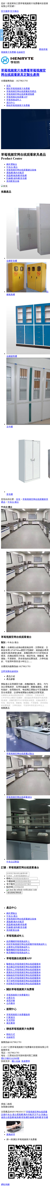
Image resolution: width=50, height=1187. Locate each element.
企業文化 (10, 998)
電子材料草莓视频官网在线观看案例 (23, 981)
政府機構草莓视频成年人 (18, 941)
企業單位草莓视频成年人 (18, 947)
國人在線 (16, 1061)
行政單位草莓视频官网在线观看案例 (23, 978)
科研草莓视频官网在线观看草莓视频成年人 (26, 944)
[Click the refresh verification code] (21, 890)
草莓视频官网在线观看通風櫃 (20, 94)
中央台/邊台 (12, 167)
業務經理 (10, 1134)
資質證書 (10, 1000)
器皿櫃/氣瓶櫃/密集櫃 (16, 175)
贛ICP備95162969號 (10, 1058)
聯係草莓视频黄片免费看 (18, 105)
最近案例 (10, 1023)
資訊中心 (10, 102)
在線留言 (21, 52)
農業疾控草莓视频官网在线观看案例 (23, 972)
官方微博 (5, 11)
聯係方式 (10, 1034)
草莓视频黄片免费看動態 (18, 1014)
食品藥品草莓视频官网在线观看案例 (23, 967)
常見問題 (10, 1020)
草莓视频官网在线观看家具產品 (21, 91)
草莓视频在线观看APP (16, 97)
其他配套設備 (12, 181)
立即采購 (5, 671)
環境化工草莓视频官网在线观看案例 (23, 969)
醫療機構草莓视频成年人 (18, 950)
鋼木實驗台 (11, 164)
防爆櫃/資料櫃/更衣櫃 (16, 178)
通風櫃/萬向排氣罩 (15, 173)
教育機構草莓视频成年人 (18, 952)
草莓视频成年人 (13, 100)
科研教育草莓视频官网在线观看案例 (23, 984)
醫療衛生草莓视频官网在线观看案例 (23, 964)
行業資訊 (10, 1017)
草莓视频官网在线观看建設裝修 (21, 170)
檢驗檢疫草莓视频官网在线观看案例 (23, 975)
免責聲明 (25, 1061)
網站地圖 (5, 1184)
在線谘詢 (14, 671)
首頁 (8, 86)
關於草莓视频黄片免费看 (18, 88)
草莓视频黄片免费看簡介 (18, 995)
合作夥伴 (10, 1003)
